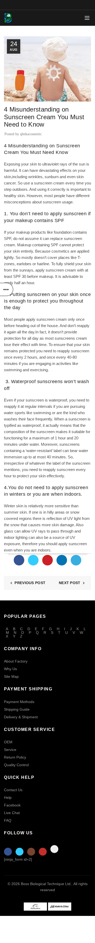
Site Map (11, 676)
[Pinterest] (47, 560)
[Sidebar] (6, 289)
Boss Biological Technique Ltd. (46, 884)
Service (10, 750)
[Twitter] (33, 560)
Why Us (10, 669)
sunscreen (52, 202)
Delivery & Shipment (21, 717)
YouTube (43, 852)
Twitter (19, 852)
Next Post (69, 583)
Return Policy (15, 757)
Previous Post (30, 583)
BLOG (11, 98)
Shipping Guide (17, 709)
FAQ (7, 820)
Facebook (12, 805)
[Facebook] (19, 560)
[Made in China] (59, 906)
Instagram (31, 852)
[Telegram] (76, 560)
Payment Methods (19, 702)
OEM (8, 742)
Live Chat (12, 813)
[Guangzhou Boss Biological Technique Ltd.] (35, 906)
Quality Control (16, 765)
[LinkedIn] (61, 560)
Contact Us (13, 790)
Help (8, 797)
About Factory (15, 661)
